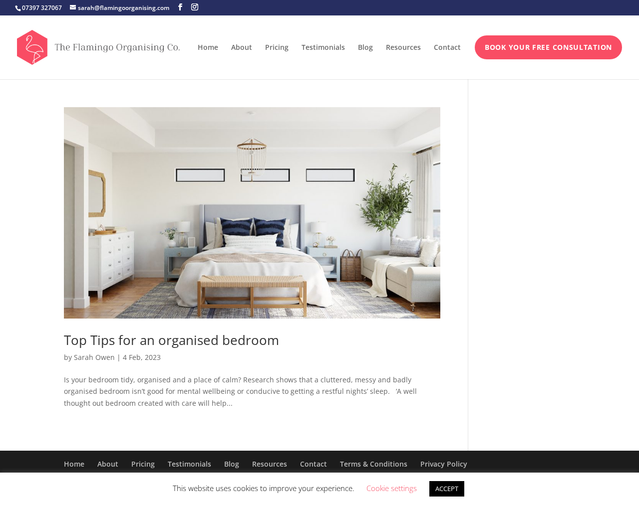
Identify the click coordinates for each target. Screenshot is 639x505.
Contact (447, 48)
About (241, 48)
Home (208, 48)
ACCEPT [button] (446, 488)
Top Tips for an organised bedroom (171, 340)
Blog (365, 48)
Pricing (277, 48)
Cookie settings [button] (391, 488)
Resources (403, 48)
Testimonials (323, 48)
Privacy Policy (443, 464)
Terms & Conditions (373, 464)
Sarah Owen (94, 357)
